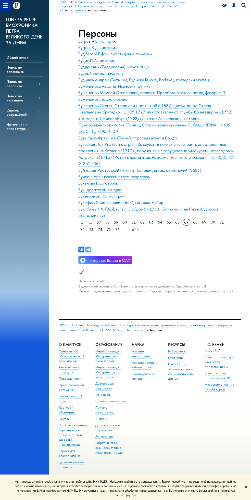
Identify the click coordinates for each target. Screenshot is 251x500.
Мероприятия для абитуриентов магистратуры (108, 372)
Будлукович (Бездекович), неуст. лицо (113, 67)
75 (109, 229)
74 (100, 229)
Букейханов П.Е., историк (101, 196)
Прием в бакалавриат (110, 401)
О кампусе (70, 344)
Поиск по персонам (14, 83)
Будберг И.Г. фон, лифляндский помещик (115, 54)
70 (213, 222)
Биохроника (135, 330)
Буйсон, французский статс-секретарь (114, 176)
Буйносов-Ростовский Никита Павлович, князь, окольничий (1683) (139, 170)
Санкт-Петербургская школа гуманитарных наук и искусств (150, 325)
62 (142, 222)
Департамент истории (212, 325)
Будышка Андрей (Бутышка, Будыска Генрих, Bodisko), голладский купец (143, 80)
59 (116, 222)
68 (195, 222)
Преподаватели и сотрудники (71, 387)
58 (107, 222)
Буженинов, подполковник (102, 99)
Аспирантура (104, 436)
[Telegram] (88, 249)
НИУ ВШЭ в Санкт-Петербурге (81, 325)
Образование (108, 344)
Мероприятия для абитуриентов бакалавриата (108, 356)
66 (177, 222)
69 (204, 222)
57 (99, 222)
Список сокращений (16, 112)
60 (125, 222)
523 (135, 229)
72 (82, 229)
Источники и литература (16, 126)
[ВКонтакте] (81, 249)
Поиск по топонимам (15, 69)
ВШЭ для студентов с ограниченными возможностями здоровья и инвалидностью (74, 435)
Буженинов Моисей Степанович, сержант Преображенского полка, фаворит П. (152, 92)
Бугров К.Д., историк (97, 47)
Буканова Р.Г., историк (98, 183)
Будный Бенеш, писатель (101, 73)
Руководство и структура (69, 369)
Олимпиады (103, 395)
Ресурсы (176, 344)
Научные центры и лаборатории (145, 365)
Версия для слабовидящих (69, 453)
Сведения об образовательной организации (71, 356)
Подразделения (70, 378)
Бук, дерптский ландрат (100, 189)
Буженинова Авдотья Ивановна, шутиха (114, 86)
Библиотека (176, 351)
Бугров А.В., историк (97, 41)
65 (169, 222)
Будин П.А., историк (96, 60)
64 (160, 222)
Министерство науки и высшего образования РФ (220, 362)
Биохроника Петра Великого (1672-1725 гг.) (91, 330)
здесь (46, 486)
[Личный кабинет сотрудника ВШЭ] (234, 5)
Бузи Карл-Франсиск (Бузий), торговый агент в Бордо (127, 138)
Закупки (64, 419)
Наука (138, 344)
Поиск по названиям (14, 98)
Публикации (176, 358)
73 (91, 229)
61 (133, 222)
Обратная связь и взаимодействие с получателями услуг (109, 448)
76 (117, 229)
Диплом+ (102, 419)
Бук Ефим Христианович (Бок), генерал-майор (120, 202)
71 (222, 222)
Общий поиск (17, 57)
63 (151, 222)
